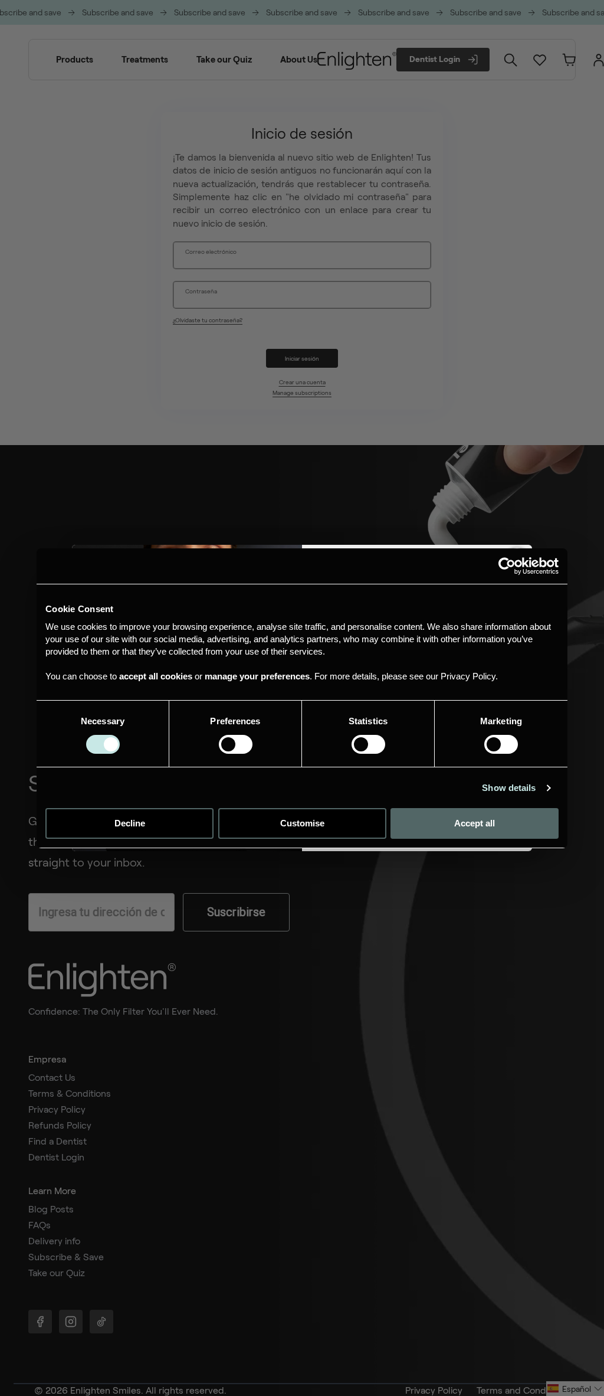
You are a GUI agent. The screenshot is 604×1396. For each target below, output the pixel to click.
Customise (302, 823)
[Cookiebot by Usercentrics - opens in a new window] (507, 566)
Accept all (474, 823)
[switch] (235, 744)
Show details (509, 788)
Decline (129, 823)
